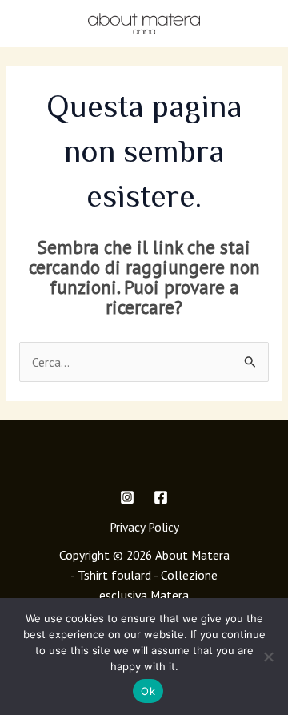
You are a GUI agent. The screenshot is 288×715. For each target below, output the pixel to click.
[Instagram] (127, 497)
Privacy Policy (144, 527)
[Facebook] (161, 497)
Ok (148, 691)
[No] (268, 657)
